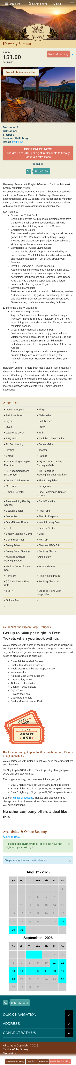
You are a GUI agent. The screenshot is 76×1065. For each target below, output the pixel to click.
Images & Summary (15, 1061)
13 (13, 971)
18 (54, 971)
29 (62, 921)
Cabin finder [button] (39, 3)
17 (46, 971)
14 (21, 971)
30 (13, 929)
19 (62, 971)
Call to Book (12, 836)
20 (13, 979)
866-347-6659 (41, 171)
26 (62, 979)
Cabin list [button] (14, 3)
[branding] (38, 32)
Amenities (43, 1061)
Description (32, 1061)
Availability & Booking (60, 1061)
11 (54, 962)
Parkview (17, 141)
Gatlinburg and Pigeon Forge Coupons (27, 627)
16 (38, 971)
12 (62, 962)
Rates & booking (58, 54)
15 (29, 971)
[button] (69, 1014)
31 (21, 929)
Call (58, 3)
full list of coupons (22, 797)
